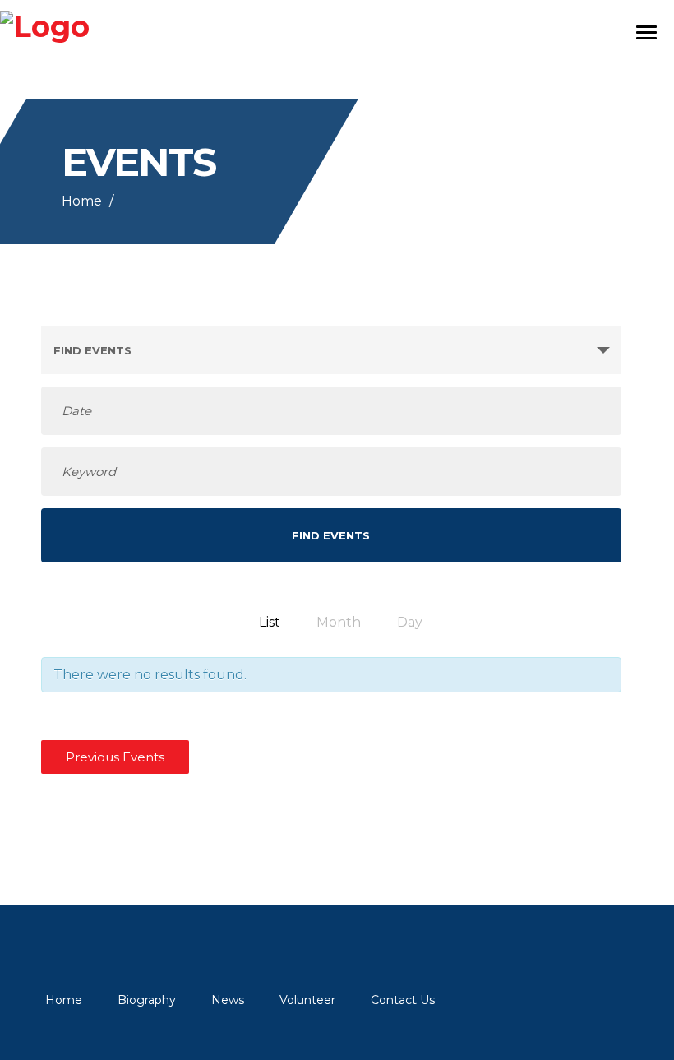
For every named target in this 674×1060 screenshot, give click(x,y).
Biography (147, 1000)
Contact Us (403, 1000)
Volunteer (307, 1000)
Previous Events (115, 757)
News (227, 1000)
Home (82, 201)
